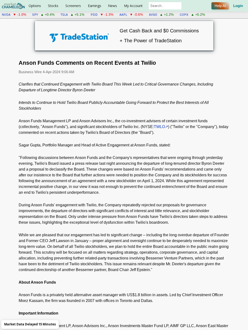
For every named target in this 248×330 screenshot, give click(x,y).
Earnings (94, 5)
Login (238, 6)
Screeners (73, 5)
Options (35, 5)
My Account (133, 5)
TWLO (159, 127)
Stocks (53, 5)
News (112, 5)
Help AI (220, 6)
